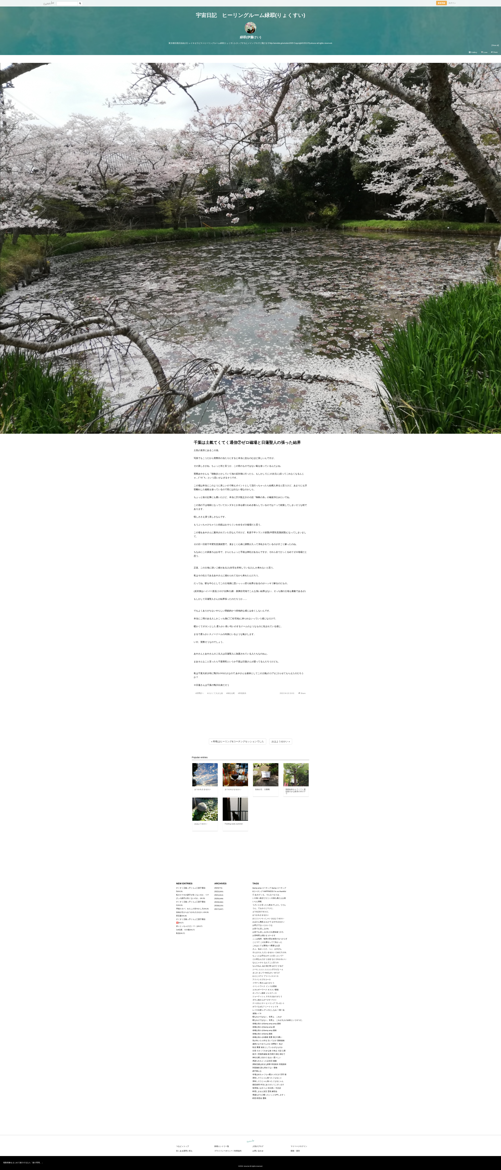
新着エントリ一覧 (221, 1146)
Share (495, 52)
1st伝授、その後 (183, 930)
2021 (216, 895)
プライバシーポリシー (223, 1151)
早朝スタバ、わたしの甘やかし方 (190, 909)
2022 (216, 891)
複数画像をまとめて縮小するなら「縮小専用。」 (23, 1163)
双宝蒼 (179, 916)
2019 (216, 902)
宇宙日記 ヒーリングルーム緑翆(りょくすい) (250, 15)
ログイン (452, 3)
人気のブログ (257, 1146)
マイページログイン (299, 1146)
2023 (216, 888)
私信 (178, 933)
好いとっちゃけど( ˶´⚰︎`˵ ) (186, 926)
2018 (216, 905)
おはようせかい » (281, 741)
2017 (216, 909)
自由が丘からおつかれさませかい (190, 912)
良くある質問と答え (184, 1151)
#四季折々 (199, 693)
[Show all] (495, 45)
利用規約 (237, 1151)
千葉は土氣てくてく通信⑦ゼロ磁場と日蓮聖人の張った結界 (247, 442)
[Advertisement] (250, 722)
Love (485, 52)
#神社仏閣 (230, 693)
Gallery (474, 52)
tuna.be (250, 1141)
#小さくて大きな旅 (215, 693)
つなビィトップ (182, 1146)
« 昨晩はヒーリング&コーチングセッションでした (237, 741)
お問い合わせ (257, 1151)
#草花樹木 (242, 693)
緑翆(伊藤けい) (250, 37)
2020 (216, 898)
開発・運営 (295, 1151)
